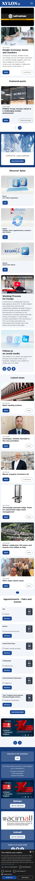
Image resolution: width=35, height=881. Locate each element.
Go (5, 203)
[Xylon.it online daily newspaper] (10, 3)
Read (6, 72)
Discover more (17, 161)
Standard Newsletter (17, 771)
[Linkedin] (9, 369)
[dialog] (17, 865)
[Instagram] (4, 369)
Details (7, 618)
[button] (31, 3)
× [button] (33, 851)
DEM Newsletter (17, 773)
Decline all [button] (25, 877)
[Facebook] (14, 369)
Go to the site (17, 806)
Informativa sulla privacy (7, 864)
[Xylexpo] (17, 727)
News (29, 410)
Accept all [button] (9, 877)
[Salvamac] (17, 17)
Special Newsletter (17, 775)
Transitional (27, 72)
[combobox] (30, 852)
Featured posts (25, 120)
